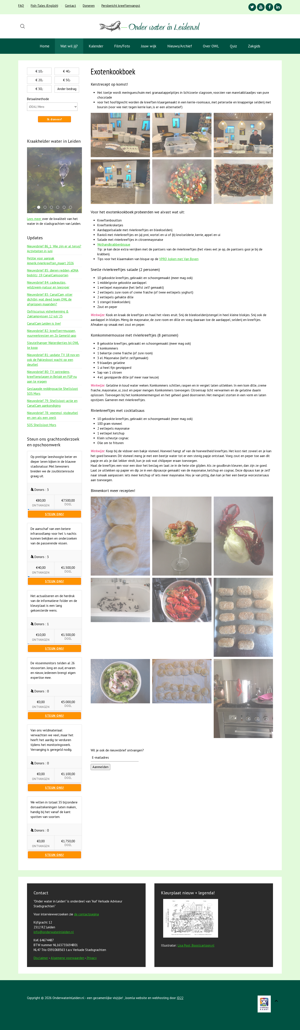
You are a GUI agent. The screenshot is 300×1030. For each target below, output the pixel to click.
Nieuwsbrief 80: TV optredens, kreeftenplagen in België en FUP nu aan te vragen (52, 377)
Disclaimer (41, 958)
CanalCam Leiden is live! (44, 323)
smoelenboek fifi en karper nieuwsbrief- (46, 207)
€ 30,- (39, 89)
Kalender (96, 46)
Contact (70, 6)
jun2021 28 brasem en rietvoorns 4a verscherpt (65, 207)
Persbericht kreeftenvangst (120, 6)
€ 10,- (39, 71)
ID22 (180, 998)
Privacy (92, 958)
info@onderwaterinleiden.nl (54, 932)
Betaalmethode (38, 99)
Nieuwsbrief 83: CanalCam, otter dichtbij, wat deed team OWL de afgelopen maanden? (49, 299)
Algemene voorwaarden (67, 958)
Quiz (233, 46)
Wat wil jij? (69, 46)
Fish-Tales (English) (44, 6)
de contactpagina (86, 914)
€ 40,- (67, 71)
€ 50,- (67, 80)
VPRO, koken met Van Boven (179, 259)
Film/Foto (122, 46)
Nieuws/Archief (179, 46)
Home (44, 46)
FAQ (21, 6)
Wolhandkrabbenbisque (113, 244)
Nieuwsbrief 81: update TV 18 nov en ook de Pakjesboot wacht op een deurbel (53, 360)
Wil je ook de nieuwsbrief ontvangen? (117, 750)
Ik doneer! (54, 119)
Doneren (89, 6)
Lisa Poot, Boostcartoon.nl (196, 945)
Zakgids (254, 46)
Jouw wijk (148, 46)
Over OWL (211, 46)
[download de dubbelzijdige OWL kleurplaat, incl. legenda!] (189, 919)
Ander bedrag (66, 89)
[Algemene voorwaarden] (86, 958)
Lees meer (34, 219)
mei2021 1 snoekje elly (52, 207)
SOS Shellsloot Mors (41, 425)
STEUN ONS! (54, 514)
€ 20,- (39, 80)
